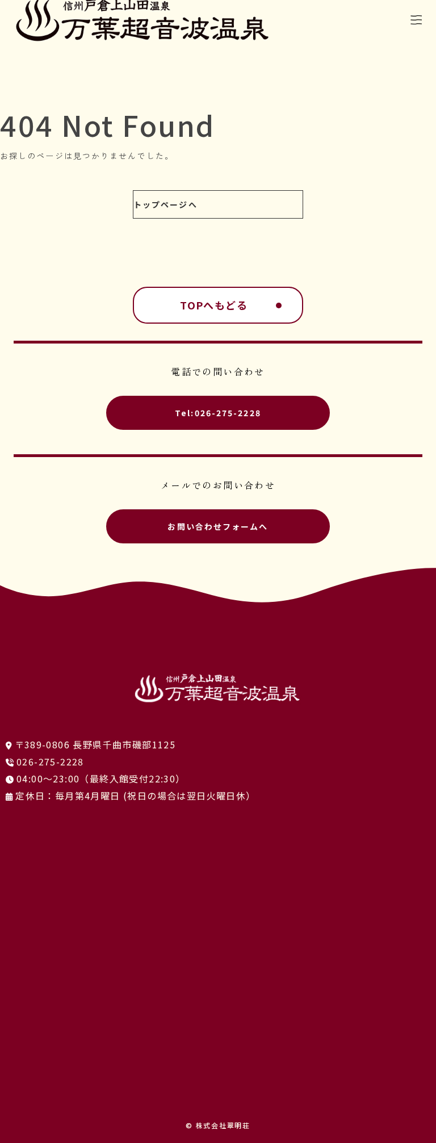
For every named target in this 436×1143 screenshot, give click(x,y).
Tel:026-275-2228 (218, 412)
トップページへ (165, 204)
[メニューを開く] (416, 20)
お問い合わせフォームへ (217, 526)
